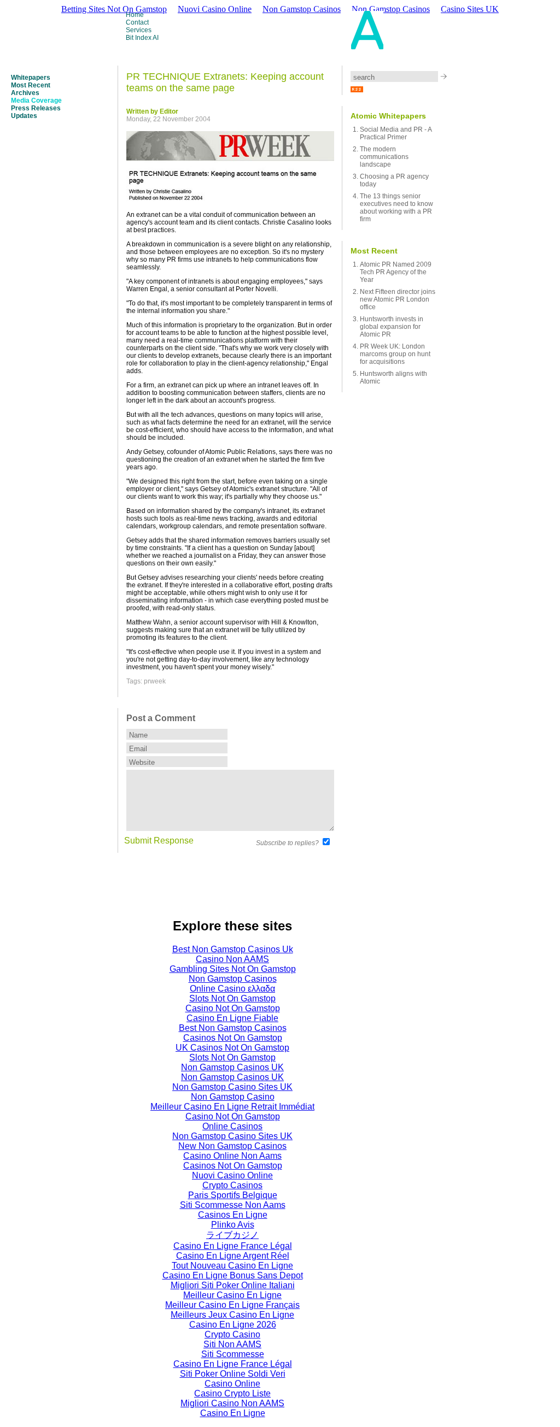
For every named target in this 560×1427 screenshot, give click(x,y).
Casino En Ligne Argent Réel (232, 1255)
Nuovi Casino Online (232, 1175)
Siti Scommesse (232, 1354)
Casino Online (232, 1383)
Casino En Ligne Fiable (232, 1018)
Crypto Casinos (232, 1185)
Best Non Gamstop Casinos (233, 1028)
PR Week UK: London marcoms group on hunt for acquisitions (395, 354)
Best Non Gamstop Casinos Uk (232, 949)
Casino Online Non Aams (232, 1155)
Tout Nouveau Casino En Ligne (232, 1265)
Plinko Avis (232, 1224)
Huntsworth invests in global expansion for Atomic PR (391, 326)
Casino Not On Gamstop (232, 1008)
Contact (137, 22)
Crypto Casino (232, 1334)
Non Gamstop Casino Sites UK (232, 1087)
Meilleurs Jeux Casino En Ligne (232, 1314)
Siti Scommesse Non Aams (232, 1205)
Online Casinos (232, 1126)
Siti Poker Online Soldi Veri (232, 1373)
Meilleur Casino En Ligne (232, 1295)
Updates (24, 116)
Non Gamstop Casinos (233, 978)
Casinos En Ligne (232, 1214)
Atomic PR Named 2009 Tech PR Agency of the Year (395, 272)
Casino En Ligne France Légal (232, 1246)
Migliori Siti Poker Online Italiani (233, 1285)
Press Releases (36, 108)
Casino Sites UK (470, 9)
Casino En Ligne (232, 1413)
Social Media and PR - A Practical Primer (395, 133)
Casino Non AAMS (232, 959)
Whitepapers (30, 77)
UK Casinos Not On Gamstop (232, 1047)
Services (138, 30)
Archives (25, 93)
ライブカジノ (232, 1235)
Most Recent (30, 85)
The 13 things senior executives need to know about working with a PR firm (396, 207)
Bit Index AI (142, 38)
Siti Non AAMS (232, 1344)
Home (135, 15)
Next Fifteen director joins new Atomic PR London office (397, 299)
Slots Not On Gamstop (232, 998)
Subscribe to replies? (287, 843)
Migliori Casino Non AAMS (232, 1403)
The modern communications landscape (384, 156)
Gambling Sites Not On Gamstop (233, 969)
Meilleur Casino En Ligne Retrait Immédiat (232, 1106)
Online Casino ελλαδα (232, 988)
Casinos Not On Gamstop (232, 1037)
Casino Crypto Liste (232, 1393)
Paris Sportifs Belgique (232, 1195)
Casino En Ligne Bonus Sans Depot (232, 1275)
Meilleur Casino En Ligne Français (232, 1305)
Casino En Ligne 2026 (232, 1324)
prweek (155, 681)
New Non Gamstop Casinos (232, 1146)
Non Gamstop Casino (233, 1096)
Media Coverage (36, 100)
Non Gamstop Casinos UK (232, 1067)
